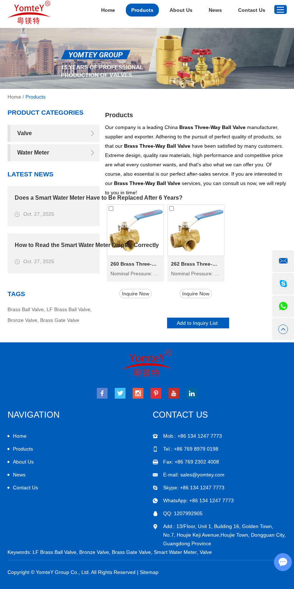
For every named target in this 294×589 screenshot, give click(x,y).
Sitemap (149, 572)
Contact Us (251, 10)
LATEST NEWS (30, 174)
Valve (206, 552)
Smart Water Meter (175, 552)
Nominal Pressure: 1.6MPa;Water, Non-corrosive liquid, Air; (135, 273)
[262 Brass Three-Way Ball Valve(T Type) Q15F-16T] (196, 230)
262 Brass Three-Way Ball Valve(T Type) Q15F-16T (196, 264)
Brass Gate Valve (59, 320)
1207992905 (188, 513)
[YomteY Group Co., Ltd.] (29, 12)
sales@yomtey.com (202, 475)
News (215, 10)
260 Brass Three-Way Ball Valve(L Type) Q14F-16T (135, 264)
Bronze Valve (22, 320)
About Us (181, 10)
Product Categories (46, 112)
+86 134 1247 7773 (202, 487)
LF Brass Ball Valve (68, 309)
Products (142, 10)
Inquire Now (135, 293)
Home (108, 10)
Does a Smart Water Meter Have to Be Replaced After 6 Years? (98, 198)
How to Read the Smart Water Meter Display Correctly (87, 245)
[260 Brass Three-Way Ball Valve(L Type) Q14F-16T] (135, 230)
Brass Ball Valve (26, 309)
